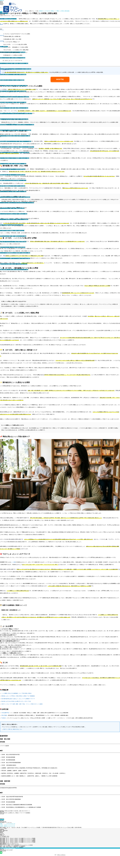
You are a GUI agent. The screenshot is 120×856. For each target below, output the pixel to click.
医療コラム (2, 834)
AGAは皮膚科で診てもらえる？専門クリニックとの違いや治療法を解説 (15, 69)
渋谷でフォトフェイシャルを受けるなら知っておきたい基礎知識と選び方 (16, 113)
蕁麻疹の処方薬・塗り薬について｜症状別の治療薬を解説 (12, 169)
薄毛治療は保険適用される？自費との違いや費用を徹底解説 (13, 74)
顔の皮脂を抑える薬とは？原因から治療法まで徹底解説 (12, 80)
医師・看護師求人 (4, 46)
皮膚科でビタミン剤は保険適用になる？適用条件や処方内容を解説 (14, 152)
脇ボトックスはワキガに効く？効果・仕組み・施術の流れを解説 (14, 119)
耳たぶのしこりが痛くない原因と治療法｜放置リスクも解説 (13, 191)
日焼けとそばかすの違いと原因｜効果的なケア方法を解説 (12, 57)
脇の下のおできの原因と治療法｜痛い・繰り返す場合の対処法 (13, 264)
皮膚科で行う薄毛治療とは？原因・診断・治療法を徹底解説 (13, 91)
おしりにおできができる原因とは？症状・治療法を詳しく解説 (13, 213)
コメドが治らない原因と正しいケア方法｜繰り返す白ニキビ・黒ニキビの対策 (17, 202)
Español (2, 3)
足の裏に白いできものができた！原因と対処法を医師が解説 (13, 241)
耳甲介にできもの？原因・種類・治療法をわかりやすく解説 (13, 236)
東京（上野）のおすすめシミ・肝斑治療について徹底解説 (12, 846)
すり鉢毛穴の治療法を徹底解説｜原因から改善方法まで (12, 230)
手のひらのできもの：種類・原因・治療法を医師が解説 (12, 208)
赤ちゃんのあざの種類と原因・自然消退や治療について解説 (13, 163)
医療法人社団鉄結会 (61, 854)
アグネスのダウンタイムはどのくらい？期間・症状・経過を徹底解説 (15, 197)
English (1, 4)
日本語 (1, 2)
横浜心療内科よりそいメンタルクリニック (9, 844)
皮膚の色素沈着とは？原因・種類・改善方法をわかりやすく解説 (14, 269)
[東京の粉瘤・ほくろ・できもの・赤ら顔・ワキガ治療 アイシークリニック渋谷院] (12, 8)
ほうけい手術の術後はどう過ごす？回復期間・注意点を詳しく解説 (14, 158)
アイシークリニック (4, 837)
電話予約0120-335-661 (3, 849)
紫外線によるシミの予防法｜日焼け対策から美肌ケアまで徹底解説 (18, 696)
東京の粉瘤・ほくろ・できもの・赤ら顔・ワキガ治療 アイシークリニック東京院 (17, 841)
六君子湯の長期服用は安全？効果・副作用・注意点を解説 (12, 186)
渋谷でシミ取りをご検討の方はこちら (12, 729)
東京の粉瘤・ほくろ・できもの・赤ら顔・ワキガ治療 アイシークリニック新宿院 (17, 838)
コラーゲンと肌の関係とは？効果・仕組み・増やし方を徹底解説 (14, 219)
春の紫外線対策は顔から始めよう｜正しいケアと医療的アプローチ (18, 698)
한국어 (1, 1)
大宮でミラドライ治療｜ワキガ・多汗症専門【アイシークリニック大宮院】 (16, 845)
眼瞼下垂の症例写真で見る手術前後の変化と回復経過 (11, 225)
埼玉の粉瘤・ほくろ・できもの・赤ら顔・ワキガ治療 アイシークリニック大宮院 (17, 842)
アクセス (2, 30)
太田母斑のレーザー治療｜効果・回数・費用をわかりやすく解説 (14, 108)
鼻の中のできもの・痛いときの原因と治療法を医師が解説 (12, 247)
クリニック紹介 (3, 828)
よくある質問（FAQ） (5, 836)
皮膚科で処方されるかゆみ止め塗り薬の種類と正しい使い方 (13, 180)
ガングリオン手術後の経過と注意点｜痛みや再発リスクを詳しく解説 (15, 135)
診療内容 (2, 18)
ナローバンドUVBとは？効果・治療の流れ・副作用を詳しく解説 (14, 63)
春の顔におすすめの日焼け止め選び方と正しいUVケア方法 (16, 701)
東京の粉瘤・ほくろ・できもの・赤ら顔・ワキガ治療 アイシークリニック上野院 (17, 839)
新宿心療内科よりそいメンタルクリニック (9, 843)
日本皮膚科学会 (5, 712)
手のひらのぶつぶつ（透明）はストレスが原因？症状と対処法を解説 (15, 258)
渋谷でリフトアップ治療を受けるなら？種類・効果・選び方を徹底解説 (15, 130)
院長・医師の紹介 (4, 13)
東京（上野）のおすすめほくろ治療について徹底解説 (11, 847)
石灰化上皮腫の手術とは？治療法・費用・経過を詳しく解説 (13, 102)
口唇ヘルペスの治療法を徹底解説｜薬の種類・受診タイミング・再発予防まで (17, 147)
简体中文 (4, 52)
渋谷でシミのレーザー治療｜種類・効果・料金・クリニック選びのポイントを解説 (22, 704)
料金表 (1, 24)
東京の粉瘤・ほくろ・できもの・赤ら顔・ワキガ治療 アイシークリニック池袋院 (17, 840)
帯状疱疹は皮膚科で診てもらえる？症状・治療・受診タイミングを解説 (15, 141)
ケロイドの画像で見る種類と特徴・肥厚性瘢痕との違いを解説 (13, 85)
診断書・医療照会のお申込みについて (8, 18)
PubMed (3, 718)
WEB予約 (2, 35)
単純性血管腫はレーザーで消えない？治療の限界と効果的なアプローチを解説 (17, 124)
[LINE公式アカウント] (60, 852)
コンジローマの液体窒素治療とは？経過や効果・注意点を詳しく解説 (15, 252)
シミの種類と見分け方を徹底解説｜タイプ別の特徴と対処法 (16, 693)
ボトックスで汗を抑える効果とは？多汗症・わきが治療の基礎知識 (14, 96)
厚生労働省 (4, 715)
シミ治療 (13, 562)
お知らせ (2, 835)
